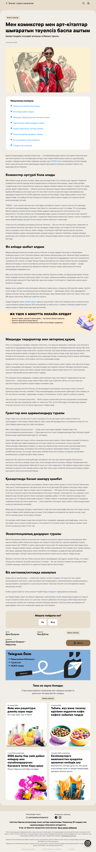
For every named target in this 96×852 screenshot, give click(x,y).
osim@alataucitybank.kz (38, 817)
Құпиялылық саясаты (28, 849)
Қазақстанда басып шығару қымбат (28, 128)
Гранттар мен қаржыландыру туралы (28, 123)
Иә (42, 622)
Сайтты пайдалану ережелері (52, 849)
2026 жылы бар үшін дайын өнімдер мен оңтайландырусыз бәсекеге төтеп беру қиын (25, 760)
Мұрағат (71, 849)
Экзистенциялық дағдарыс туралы (28, 134)
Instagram (52, 591)
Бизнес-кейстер (12, 18)
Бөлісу (80, 643)
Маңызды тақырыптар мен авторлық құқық (31, 117)
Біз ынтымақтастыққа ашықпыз (26, 140)
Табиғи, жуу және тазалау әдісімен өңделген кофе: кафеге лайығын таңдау (68, 711)
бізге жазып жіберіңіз (67, 827)
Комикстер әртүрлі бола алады (26, 106)
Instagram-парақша (72, 809)
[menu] (88, 3)
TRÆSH (54, 161)
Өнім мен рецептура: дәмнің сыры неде (21, 710)
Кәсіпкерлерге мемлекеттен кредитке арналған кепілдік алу (66, 759)
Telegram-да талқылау (22, 145)
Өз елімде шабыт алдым (23, 111)
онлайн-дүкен (30, 301)
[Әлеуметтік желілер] (56, 817)
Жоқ (53, 622)
